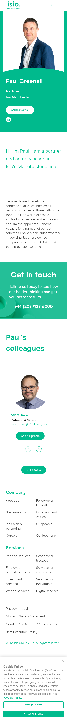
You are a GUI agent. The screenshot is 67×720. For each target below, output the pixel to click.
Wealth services (17, 591)
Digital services (47, 591)
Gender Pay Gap (18, 624)
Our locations (46, 535)
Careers (11, 535)
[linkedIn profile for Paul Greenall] (8, 119)
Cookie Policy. (13, 697)
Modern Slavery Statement (25, 616)
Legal (24, 609)
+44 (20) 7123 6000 (33, 306)
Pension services (18, 556)
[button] (39, 449)
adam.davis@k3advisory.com (29, 424)
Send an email (20, 110)
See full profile (30, 436)
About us (12, 500)
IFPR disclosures (45, 624)
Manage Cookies (33, 704)
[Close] (63, 661)
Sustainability (16, 512)
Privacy (11, 609)
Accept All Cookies (33, 714)
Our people (33, 470)
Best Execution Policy (21, 632)
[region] (33, 688)
